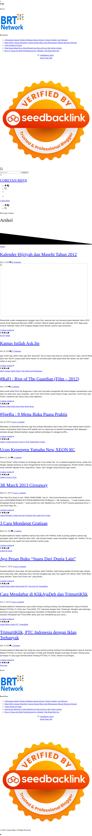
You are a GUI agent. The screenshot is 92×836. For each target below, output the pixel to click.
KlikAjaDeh (19, 586)
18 (16, 262)
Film (23, 371)
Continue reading (6, 330)
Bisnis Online (10, 586)
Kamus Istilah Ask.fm (19, 343)
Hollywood (29, 371)
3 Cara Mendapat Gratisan (23, 523)
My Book (8, 551)
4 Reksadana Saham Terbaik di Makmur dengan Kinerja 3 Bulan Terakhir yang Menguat (35, 40)
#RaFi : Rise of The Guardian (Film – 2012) (39, 378)
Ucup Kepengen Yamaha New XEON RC (37, 449)
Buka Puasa (15, 406)
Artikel (2, 247)
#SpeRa (3, 406)
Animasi (7, 371)
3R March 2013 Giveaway (24, 485)
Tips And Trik (33, 586)
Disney (18, 371)
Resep (32, 406)
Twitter (47, 515)
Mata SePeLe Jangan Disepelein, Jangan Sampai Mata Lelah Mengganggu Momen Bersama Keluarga (40, 43)
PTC (26, 586)
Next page (3, 665)
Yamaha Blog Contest (37, 442)
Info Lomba (37, 515)
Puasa (22, 406)
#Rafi (2, 371)
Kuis (27, 442)
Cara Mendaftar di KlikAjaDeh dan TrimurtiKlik (44, 594)
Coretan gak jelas (11, 442)
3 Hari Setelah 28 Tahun (13, 45)
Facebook (28, 515)
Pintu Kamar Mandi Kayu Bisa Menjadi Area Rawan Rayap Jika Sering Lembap (33, 48)
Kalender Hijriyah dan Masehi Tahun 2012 (38, 254)
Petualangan (38, 371)
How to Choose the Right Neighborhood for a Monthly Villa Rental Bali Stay (31, 51)
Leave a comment (17, 422)
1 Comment (17, 457)
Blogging (8, 515)
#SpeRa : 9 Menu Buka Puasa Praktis (33, 414)
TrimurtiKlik (43, 586)
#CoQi (2, 335)
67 (16, 351)
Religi (27, 406)
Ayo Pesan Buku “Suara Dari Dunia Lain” (38, 558)
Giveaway (21, 442)
